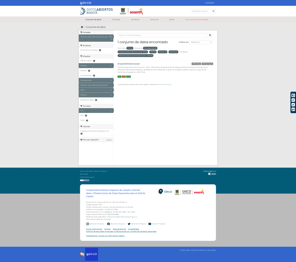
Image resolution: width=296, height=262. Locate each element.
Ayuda (171, 19)
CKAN (209, 174)
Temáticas (135, 19)
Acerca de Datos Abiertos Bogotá (93, 171)
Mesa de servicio (119, 229)
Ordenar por (184, 42)
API (160, 84)
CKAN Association (87, 177)
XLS (119, 76)
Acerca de (154, 19)
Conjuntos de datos (93, 19)
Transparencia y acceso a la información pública (105, 236)
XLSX (128, 76)
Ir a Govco (209, 2)
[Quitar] (131, 48)
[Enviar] (213, 11)
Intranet (107, 229)
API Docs (167, 84)
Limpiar (109, 140)
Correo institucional (94, 229)
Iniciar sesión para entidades (196, 19)
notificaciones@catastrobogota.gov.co (121, 217)
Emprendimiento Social (128, 64)
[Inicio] (82, 27)
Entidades (116, 19)
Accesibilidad (133, 229)
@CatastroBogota (118, 224)
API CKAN (84, 174)
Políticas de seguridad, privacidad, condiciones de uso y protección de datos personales (121, 231)
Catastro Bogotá (158, 224)
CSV (124, 76)
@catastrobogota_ (97, 224)
